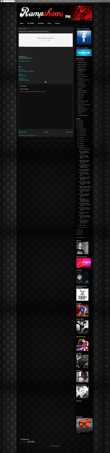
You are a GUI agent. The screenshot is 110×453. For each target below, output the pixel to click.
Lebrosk (79, 94)
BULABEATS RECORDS (24, 61)
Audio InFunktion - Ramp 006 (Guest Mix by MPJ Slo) (85, 178)
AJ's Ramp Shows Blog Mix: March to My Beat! (84, 191)
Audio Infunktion (81, 64)
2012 (79, 230)
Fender (79, 88)
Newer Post (22, 132)
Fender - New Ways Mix (84, 149)
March (81, 147)
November (81, 131)
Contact (57, 23)
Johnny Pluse (81, 92)
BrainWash (80, 68)
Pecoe (79, 99)
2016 (79, 121)
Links (49, 23)
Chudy (79, 72)
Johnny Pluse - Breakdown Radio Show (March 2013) (84, 200)
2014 (79, 125)
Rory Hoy (80, 103)
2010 (79, 234)
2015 (79, 123)
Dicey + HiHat (81, 76)
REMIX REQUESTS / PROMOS (26, 71)
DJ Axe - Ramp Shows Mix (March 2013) (84, 170)
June (80, 141)
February (81, 225)
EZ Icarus (80, 87)
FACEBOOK (22, 78)
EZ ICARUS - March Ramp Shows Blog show (84, 174)
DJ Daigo (80, 78)
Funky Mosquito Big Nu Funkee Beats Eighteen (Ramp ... (84, 166)
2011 (79, 232)
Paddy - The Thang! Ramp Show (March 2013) (84, 157)
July (80, 139)
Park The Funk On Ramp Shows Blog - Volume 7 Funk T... (85, 183)
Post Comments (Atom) (30, 135)
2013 (79, 127)
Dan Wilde (80, 74)
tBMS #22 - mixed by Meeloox (84, 213)
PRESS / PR (22, 69)
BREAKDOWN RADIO (24, 80)
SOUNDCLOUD (22, 75)
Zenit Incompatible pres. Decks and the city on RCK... (84, 217)
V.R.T (79, 113)
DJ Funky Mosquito (82, 79)
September (82, 135)
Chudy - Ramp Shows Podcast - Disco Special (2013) (84, 221)
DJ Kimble (80, 81)
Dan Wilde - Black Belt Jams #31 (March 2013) (84, 195)
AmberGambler (81, 62)
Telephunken (81, 108)
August (81, 137)
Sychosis (80, 106)
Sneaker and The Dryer (83, 104)
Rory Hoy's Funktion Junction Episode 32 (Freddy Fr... (84, 152)
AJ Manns (80, 60)
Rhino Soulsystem (82, 101)
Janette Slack (81, 90)
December (81, 129)
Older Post (69, 132)
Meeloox (80, 95)
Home (22, 23)
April (80, 145)
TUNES (20, 74)
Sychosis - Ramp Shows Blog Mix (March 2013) (85, 187)
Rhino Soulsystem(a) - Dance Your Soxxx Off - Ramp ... (85, 209)
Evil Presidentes (81, 85)
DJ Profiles (30, 23)
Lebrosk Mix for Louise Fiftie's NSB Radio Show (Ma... (84, 161)
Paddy (79, 97)
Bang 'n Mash (81, 66)
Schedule (41, 23)
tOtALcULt (80, 111)
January (81, 227)
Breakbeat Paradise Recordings (82, 70)
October (81, 133)
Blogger (58, 446)
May (80, 143)
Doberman (80, 83)
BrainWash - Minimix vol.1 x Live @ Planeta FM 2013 (85, 204)
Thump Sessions (82, 110)
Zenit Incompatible (82, 115)
